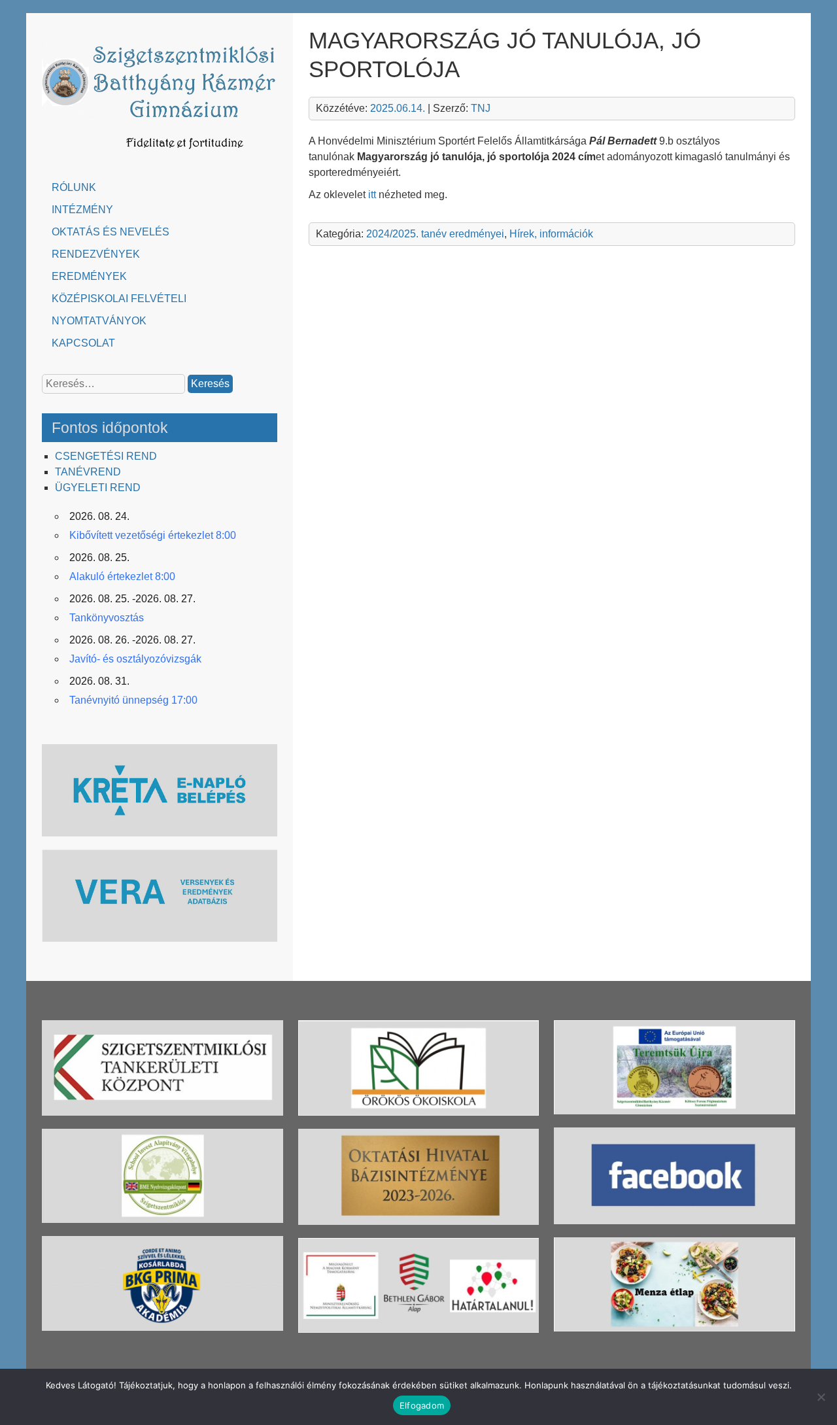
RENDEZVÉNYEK (96, 254)
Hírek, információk (551, 233)
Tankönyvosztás (106, 617)
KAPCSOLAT (83, 343)
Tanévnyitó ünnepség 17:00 (133, 700)
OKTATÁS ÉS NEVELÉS (110, 231)
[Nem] (820, 1396)
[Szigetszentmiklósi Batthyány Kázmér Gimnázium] (159, 155)
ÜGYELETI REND (98, 487)
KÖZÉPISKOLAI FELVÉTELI (119, 298)
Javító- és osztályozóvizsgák (135, 658)
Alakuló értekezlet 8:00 (122, 576)
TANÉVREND (88, 471)
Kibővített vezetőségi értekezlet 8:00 (152, 535)
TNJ (480, 108)
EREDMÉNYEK (89, 276)
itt (372, 194)
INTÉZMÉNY (82, 209)
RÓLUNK (74, 187)
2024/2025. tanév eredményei (435, 233)
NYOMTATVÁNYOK (99, 320)
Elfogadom (422, 1405)
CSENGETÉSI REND (106, 456)
